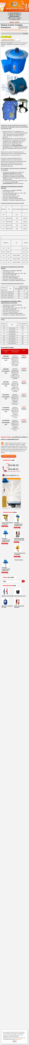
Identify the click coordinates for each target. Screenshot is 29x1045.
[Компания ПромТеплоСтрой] (14, 6)
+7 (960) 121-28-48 (14, 15)
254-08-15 (13, 465)
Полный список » (19, 559)
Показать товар (22, 27)
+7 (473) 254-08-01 (14, 13)
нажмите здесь (18, 1039)
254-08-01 (13, 469)
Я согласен (14, 1041)
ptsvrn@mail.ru (14, 16)
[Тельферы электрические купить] (11, 508)
